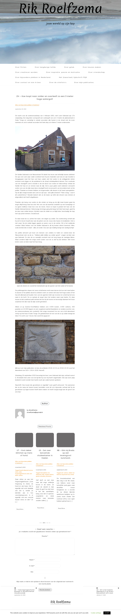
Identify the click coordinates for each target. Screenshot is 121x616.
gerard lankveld (61, 474)
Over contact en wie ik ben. (28, 82)
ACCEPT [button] (107, 613)
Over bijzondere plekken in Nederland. (33, 77)
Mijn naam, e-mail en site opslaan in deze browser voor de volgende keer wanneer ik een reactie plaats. (44, 583)
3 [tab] (43, 522)
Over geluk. (69, 67)
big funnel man (45, 474)
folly (67, 472)
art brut (63, 472)
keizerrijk (68, 474)
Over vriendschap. (96, 72)
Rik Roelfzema (60, 8)
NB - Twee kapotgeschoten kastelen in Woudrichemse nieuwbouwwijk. (24, 591)
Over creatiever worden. (26, 72)
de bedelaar (23, 472)
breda (51, 474)
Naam (31, 560)
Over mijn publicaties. (84, 82)
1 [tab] (40, 522)
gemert (71, 472)
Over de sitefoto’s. (58, 82)
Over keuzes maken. (92, 67)
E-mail (32, 566)
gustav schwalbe (20, 476)
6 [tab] (49, 522)
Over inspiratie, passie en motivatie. (63, 72)
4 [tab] (45, 522)
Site (32, 572)
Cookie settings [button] (96, 613)
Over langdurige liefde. (45, 67)
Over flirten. (21, 67)
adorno (45, 472)
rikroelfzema (33, 410)
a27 (42, 472)
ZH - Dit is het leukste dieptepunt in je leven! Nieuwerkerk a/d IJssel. (105, 591)
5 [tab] (47, 522)
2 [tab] (42, 522)
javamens (28, 476)
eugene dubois (28, 474)
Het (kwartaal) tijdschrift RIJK (73, 77)
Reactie (45, 536)
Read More (20, 508)
